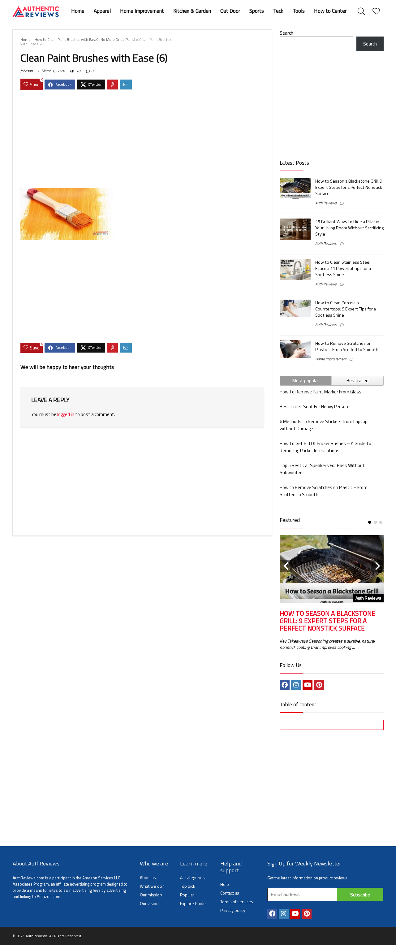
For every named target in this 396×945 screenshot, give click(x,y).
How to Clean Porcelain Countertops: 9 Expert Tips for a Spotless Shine (345, 309)
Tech (278, 11)
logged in (65, 414)
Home (77, 11)
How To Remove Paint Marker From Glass (320, 391)
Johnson (26, 71)
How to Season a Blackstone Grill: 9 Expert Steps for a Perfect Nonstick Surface (348, 187)
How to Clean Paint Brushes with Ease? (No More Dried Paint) (85, 39)
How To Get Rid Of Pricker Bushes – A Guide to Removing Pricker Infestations (325, 447)
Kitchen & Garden (192, 11)
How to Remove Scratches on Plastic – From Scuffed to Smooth (346, 346)
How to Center (330, 11)
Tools (299, 11)
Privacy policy (232, 910)
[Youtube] (307, 685)
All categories (192, 877)
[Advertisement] (142, 140)
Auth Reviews (326, 203)
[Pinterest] (319, 685)
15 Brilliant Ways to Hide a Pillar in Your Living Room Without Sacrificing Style (349, 227)
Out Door (230, 11)
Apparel (102, 11)
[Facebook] (285, 685)
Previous (286, 566)
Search (286, 33)
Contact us (229, 893)
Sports (256, 11)
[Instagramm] (296, 685)
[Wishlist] (376, 11)
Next (377, 566)
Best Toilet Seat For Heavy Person (314, 406)
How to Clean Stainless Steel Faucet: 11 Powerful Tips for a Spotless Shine (343, 268)
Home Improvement (142, 11)
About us (148, 877)
